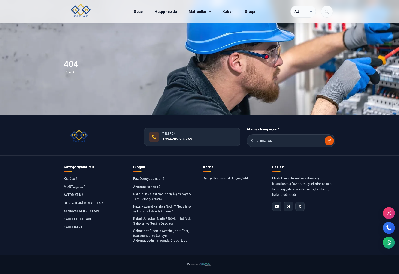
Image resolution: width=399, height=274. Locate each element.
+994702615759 (177, 139)
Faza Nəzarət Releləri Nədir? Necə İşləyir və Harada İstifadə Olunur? (163, 209)
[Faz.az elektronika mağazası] (81, 11)
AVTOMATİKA (73, 195)
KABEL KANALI (74, 227)
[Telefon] (389, 228)
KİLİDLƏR (70, 179)
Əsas (138, 11)
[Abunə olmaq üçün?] (329, 140)
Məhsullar (198, 11)
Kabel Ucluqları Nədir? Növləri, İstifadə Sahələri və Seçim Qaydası (162, 221)
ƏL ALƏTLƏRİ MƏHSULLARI (84, 203)
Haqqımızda (165, 11)
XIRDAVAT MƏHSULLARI (81, 211)
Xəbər (227, 11)
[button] (327, 12)
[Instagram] (389, 213)
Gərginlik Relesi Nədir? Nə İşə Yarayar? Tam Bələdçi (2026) (162, 196)
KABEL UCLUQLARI (77, 219)
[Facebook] (288, 206)
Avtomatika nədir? (146, 187)
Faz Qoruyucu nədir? (149, 179)
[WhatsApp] (389, 243)
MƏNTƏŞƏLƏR (74, 187)
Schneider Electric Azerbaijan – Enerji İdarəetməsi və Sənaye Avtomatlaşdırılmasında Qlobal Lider (161, 235)
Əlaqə (250, 11)
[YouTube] (276, 206)
